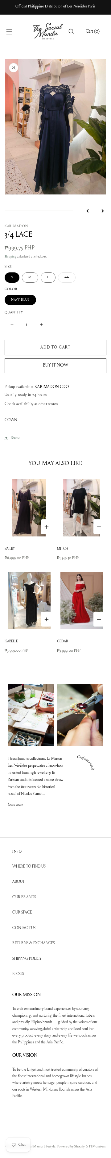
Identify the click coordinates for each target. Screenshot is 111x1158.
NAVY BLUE (20, 300)
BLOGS (18, 974)
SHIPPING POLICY (27, 959)
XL (69, 279)
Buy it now (55, 365)
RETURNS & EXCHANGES (33, 943)
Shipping (10, 256)
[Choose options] (46, 526)
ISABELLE (11, 641)
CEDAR (62, 641)
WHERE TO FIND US (29, 866)
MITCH (62, 549)
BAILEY (10, 549)
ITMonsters (97, 1146)
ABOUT (18, 882)
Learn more (15, 805)
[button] (16, 32)
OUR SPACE (22, 912)
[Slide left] (87, 211)
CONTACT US (23, 928)
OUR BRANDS (24, 897)
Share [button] (15, 438)
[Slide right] (102, 211)
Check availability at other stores (31, 404)
